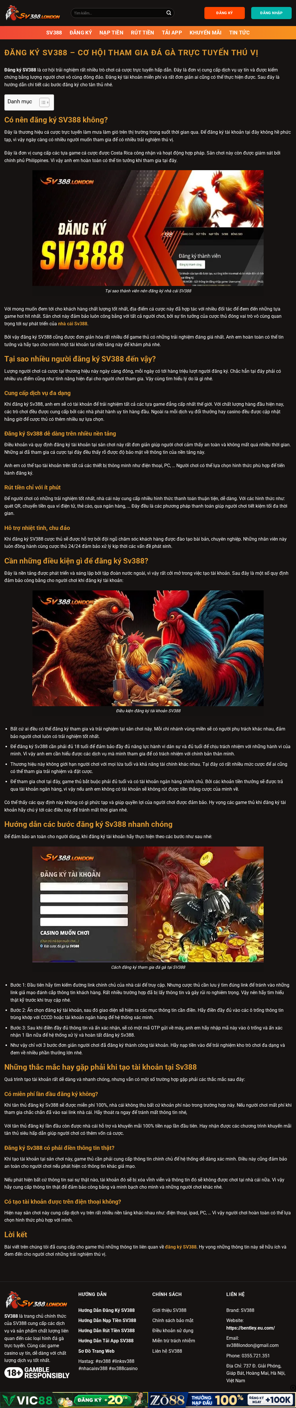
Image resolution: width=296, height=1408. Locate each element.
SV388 (54, 33)
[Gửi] (169, 13)
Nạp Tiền (111, 33)
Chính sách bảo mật (172, 1320)
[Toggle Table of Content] (41, 102)
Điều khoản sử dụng (172, 1330)
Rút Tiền (142, 33)
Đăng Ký (81, 33)
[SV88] (33, 13)
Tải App (172, 33)
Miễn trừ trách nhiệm (173, 1340)
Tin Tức (239, 33)
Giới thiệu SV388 (169, 1310)
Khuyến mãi (206, 33)
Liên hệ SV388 (167, 1351)
